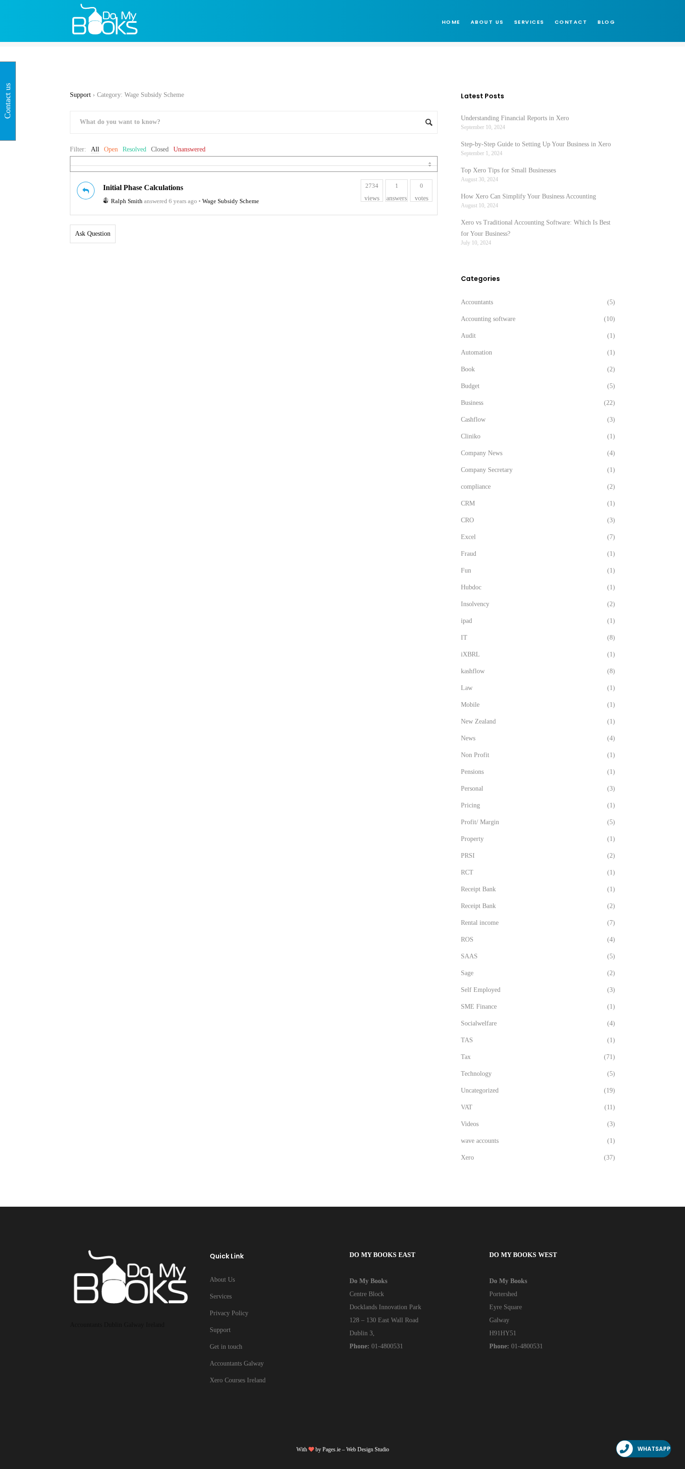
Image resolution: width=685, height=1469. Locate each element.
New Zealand (478, 721)
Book (468, 369)
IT (464, 637)
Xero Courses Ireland (238, 1380)
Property (472, 838)
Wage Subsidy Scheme (230, 201)
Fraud (468, 553)
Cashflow (473, 419)
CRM (468, 503)
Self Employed (480, 989)
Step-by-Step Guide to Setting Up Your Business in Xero (536, 144)
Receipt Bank (478, 889)
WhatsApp (654, 1449)
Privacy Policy (229, 1313)
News (468, 738)
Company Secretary (487, 469)
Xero (467, 1157)
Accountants (477, 302)
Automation (476, 352)
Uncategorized (480, 1090)
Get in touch (226, 1346)
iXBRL (470, 654)
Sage (467, 973)
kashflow (473, 671)
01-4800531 (386, 1346)
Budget (470, 386)
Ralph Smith (127, 201)
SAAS (469, 956)
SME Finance (479, 1006)
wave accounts (480, 1140)
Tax (466, 1056)
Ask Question (92, 233)
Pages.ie (331, 1449)
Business (472, 402)
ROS (467, 939)
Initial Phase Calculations (143, 187)
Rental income (480, 922)
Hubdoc (471, 587)
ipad (466, 620)
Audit (468, 335)
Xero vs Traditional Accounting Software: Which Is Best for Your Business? (535, 228)
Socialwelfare (479, 1023)
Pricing (470, 805)
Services (221, 1296)
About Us (222, 1279)
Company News (481, 453)
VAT (467, 1107)
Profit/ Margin (480, 822)
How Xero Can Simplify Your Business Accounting (528, 196)
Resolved (134, 149)
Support (80, 94)
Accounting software (488, 318)
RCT (467, 872)
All (95, 149)
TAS (467, 1040)
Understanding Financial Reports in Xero (515, 118)
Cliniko (470, 436)
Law (467, 687)
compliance (476, 486)
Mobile (470, 704)
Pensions (472, 771)
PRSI (468, 855)
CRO (467, 520)
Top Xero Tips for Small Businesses (508, 170)
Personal (472, 788)
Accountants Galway (237, 1363)
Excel (468, 536)
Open (111, 149)
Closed (160, 149)
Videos (470, 1124)
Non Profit (475, 755)
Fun (466, 570)
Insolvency (475, 604)
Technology (476, 1073)
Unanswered (189, 149)
